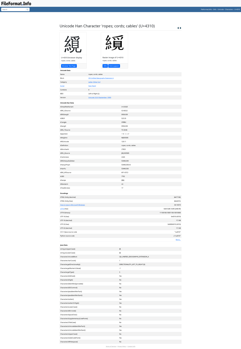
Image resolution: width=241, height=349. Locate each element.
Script (62, 86)
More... (178, 240)
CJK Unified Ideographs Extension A (101, 78)
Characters (229, 9)
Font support (114, 66)
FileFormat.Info (206, 9)
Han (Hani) (92, 86)
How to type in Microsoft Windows (72, 205)
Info (214, 9)
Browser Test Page (69, 66)
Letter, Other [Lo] (94, 82)
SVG (105, 66)
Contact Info (131, 346)
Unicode (221, 9)
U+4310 (237, 9)
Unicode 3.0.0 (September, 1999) (99, 97)
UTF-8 (62, 209)
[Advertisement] (121, 18)
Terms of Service (111, 346)
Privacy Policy (122, 346)
